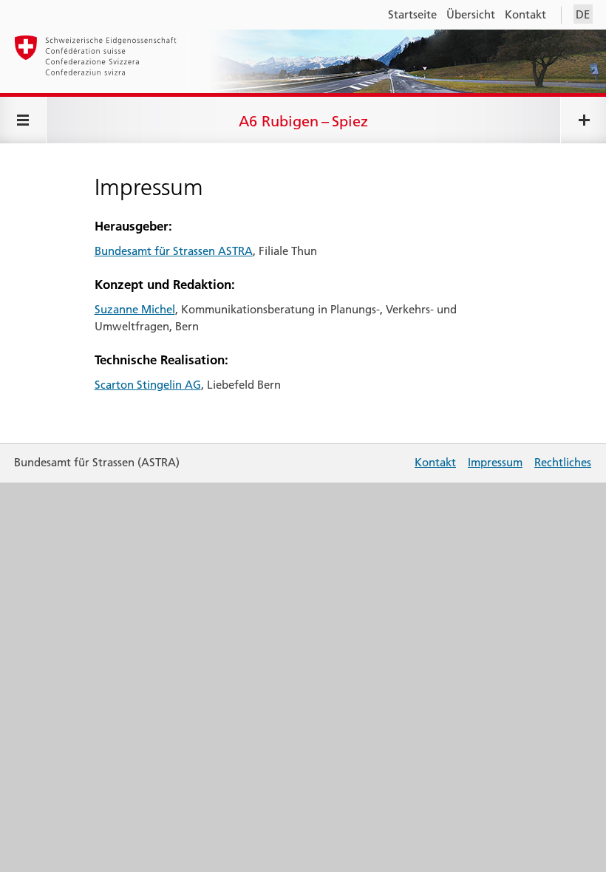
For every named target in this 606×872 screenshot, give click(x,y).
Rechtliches (562, 462)
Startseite (412, 14)
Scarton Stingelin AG (148, 385)
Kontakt (525, 14)
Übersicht (470, 14)
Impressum (495, 462)
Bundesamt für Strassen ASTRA (174, 251)
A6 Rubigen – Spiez (303, 121)
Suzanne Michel (135, 309)
